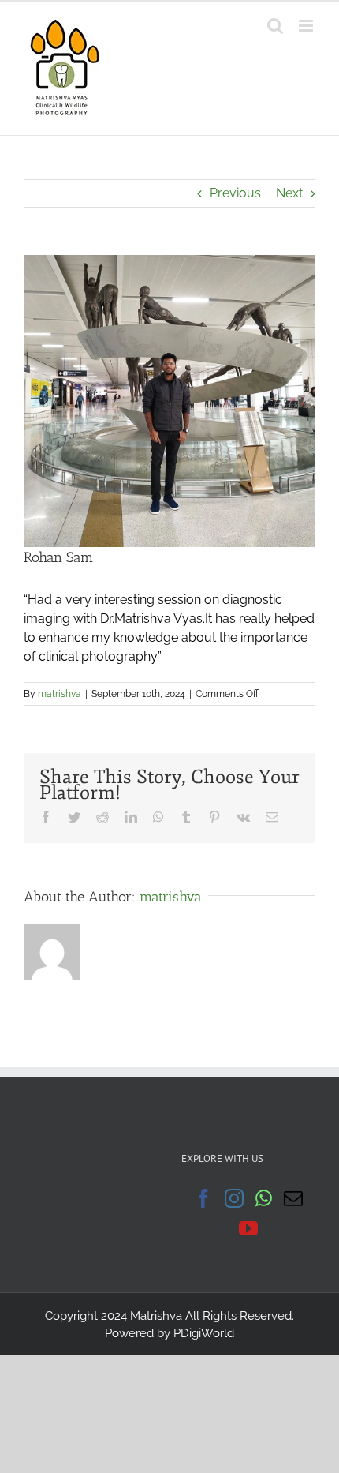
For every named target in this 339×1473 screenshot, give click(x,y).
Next (289, 193)
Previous (235, 193)
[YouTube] (248, 1228)
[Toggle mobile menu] (307, 25)
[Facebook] (203, 1198)
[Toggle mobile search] (275, 25)
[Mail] (293, 1198)
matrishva (59, 693)
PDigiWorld (203, 1333)
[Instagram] (234, 1198)
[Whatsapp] (263, 1198)
